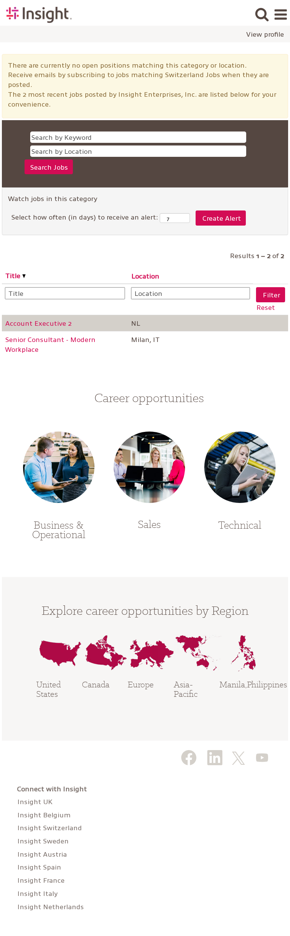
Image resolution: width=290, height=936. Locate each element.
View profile (265, 34)
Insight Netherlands (50, 906)
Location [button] (145, 275)
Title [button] (13, 275)
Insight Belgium (44, 814)
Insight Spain (39, 867)
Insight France (41, 880)
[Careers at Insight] (36, 14)
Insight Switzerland (49, 827)
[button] (280, 15)
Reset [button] (265, 307)
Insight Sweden (43, 841)
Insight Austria (42, 854)
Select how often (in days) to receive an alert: (84, 216)
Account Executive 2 (38, 323)
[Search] (261, 14)
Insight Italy (37, 893)
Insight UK (34, 801)
